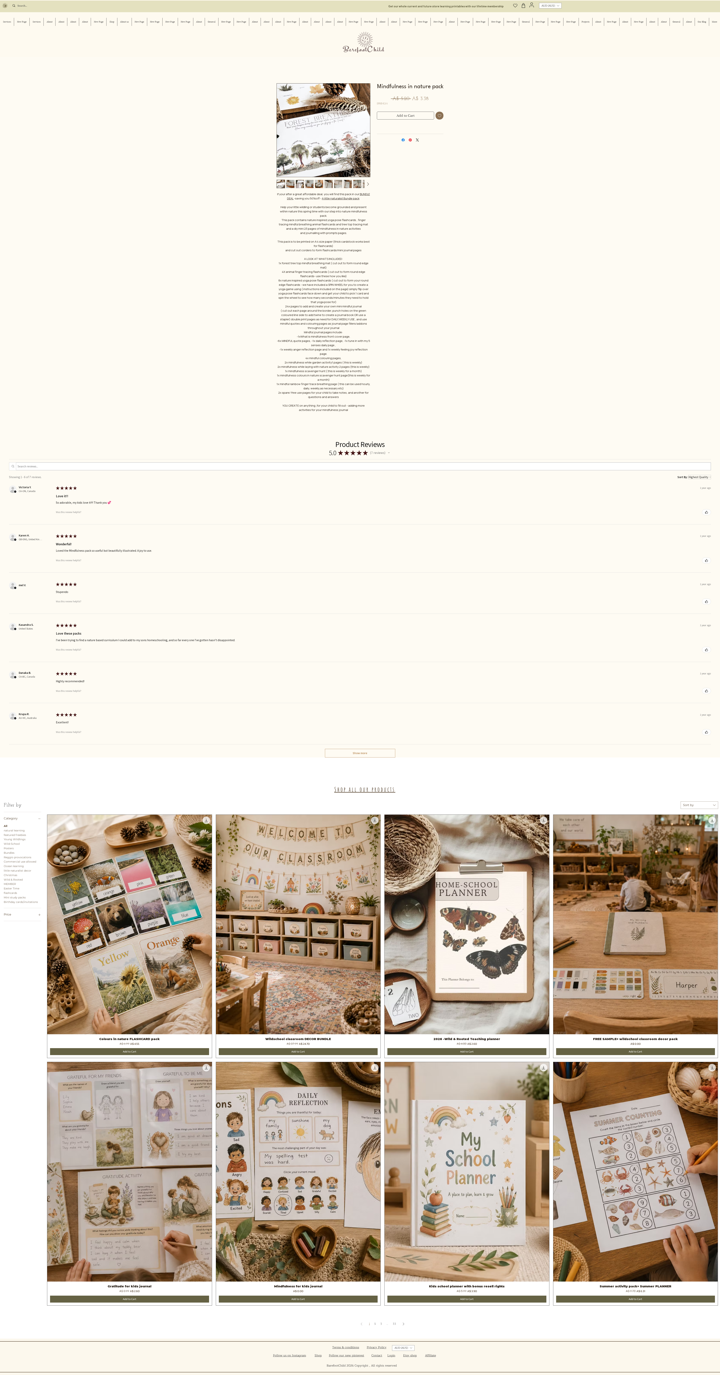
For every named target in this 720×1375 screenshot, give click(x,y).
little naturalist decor (17, 871)
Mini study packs (15, 898)
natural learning (14, 831)
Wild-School (12, 844)
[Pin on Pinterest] (410, 140)
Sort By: (682, 478)
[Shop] (523, 5)
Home (280, 70)
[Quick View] (129, 925)
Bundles (9, 853)
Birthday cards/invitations (21, 902)
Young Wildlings (15, 840)
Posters (9, 849)
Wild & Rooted (13, 880)
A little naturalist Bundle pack (340, 199)
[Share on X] (417, 140)
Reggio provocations (17, 858)
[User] (531, 5)
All (5, 826)
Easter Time (11, 889)
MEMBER (10, 884)
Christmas (10, 876)
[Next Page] (403, 1324)
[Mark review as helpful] (706, 513)
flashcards (10, 893)
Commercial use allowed (20, 862)
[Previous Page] (361, 1324)
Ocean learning (14, 867)
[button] (550, 5)
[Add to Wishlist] (439, 116)
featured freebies (15, 835)
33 (394, 1324)
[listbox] (550, 5)
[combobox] (699, 806)
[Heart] (515, 6)
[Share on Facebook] (403, 140)
